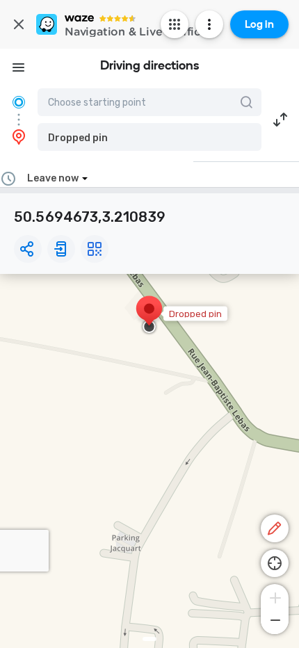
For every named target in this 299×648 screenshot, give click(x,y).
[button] (149, 137)
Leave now (53, 178)
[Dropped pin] (149, 316)
